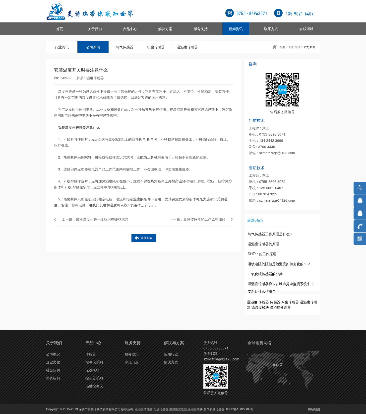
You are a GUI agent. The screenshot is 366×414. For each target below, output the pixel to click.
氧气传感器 (124, 46)
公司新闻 (93, 46)
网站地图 (314, 409)
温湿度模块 (260, 307)
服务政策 (132, 353)
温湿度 (252, 301)
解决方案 (165, 28)
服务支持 (201, 28)
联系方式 (271, 28)
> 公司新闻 (308, 47)
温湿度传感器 (187, 46)
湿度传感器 (95, 77)
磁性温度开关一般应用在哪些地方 (95, 219)
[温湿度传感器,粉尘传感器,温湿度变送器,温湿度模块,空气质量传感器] (89, 11)
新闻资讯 (236, 28)
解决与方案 (174, 342)
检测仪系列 (94, 361)
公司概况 (53, 353)
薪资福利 (53, 377)
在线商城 (306, 28)
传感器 (263, 301)
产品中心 (130, 28)
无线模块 (92, 369)
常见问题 (132, 361)
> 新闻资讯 (293, 47)
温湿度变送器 (280, 307)
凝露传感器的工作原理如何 (197, 219)
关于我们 (95, 28)
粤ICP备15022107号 (240, 409)
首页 (59, 28)
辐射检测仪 (94, 385)
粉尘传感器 (156, 46)
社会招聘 (53, 369)
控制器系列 (94, 377)
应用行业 (171, 353)
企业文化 (53, 361)
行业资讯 (62, 46)
